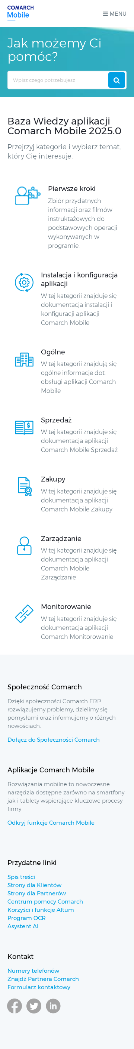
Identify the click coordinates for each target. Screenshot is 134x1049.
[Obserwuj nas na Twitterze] (34, 1013)
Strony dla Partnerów (36, 893)
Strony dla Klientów (34, 885)
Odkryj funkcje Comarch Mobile (51, 822)
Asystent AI (22, 926)
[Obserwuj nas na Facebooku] (14, 1013)
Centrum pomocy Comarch (45, 901)
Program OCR (26, 918)
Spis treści (21, 876)
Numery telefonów (33, 970)
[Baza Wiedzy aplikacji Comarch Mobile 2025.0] (20, 13)
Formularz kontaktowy (38, 987)
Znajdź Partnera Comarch (43, 978)
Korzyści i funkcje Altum (40, 909)
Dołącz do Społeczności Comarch (53, 739)
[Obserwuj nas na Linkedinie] (53, 1013)
